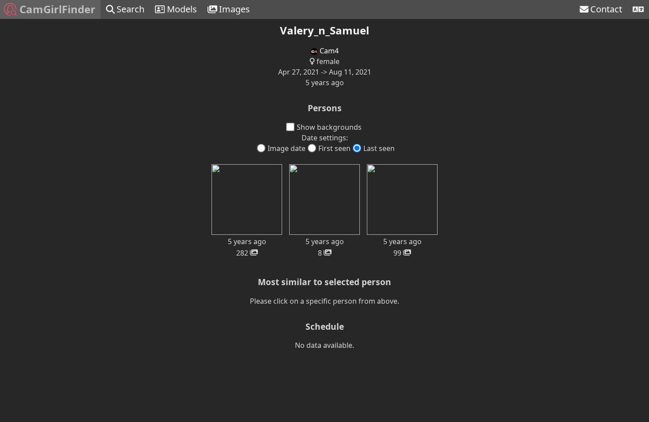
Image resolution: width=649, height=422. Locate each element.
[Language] (638, 9)
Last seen (379, 148)
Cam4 (328, 51)
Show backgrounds (329, 127)
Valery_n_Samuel (324, 30)
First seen (334, 148)
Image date (287, 148)
